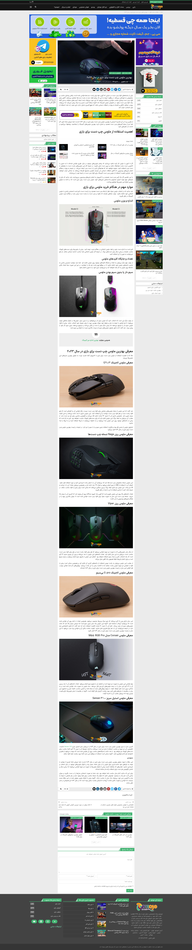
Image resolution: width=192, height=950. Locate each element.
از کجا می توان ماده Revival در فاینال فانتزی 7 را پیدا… (38, 179)
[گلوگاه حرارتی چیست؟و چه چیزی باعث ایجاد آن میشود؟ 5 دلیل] (63, 155)
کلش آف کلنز (89, 916)
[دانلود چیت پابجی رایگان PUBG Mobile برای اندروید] (149, 209)
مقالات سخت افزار (126, 73)
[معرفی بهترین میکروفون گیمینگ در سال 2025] (102, 155)
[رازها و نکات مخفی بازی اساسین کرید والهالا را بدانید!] (52, 165)
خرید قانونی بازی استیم (154, 287)
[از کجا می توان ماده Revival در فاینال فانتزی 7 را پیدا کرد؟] (52, 180)
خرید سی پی (136, 2)
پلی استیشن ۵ (88, 920)
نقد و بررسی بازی (157, 113)
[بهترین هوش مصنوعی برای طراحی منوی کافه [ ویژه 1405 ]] (142, 133)
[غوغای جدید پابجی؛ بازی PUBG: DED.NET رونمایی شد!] (35, 93)
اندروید (160, 117)
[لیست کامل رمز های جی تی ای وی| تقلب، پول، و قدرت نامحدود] (52, 157)
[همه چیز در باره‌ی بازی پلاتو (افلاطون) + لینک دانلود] (149, 234)
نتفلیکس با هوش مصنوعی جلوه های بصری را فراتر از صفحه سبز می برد (117, 806)
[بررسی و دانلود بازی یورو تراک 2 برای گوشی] (149, 185)
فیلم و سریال (66, 7)
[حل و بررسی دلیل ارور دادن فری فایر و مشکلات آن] (149, 259)
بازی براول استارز (88, 936)
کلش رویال (89, 912)
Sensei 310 (68, 746)
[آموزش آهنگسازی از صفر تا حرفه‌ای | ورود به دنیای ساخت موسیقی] (142, 151)
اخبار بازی (53, 90)
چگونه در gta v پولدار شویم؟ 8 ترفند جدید (38, 171)
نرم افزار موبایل (102, 7)
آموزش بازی (158, 105)
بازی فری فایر (89, 924)
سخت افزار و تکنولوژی (116, 7)
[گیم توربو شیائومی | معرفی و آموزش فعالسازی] (63, 147)
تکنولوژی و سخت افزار (115, 73)
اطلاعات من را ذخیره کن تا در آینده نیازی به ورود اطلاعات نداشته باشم (113, 886)
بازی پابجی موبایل (87, 932)
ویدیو (93, 7)
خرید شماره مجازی (49, 139)
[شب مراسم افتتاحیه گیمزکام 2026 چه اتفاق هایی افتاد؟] (50, 93)
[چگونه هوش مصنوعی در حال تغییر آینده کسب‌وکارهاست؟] (156, 151)
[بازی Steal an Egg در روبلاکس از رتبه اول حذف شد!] (50, 111)
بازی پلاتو (90, 904)
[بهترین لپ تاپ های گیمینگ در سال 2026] (102, 147)
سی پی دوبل (144, 2)
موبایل (75, 7)
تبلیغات (160, 130)
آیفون (160, 121)
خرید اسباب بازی (156, 293)
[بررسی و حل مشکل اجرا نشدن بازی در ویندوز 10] (52, 149)
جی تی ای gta (88, 928)
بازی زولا (90, 908)
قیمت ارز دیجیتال (126, 2)
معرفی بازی (158, 109)
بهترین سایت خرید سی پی (153, 290)
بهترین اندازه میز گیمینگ (90, 340)
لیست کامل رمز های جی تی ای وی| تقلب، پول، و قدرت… (38, 156)
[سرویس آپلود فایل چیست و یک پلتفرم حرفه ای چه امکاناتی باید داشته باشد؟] (156, 133)
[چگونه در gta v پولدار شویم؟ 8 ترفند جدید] (52, 172)
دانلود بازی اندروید (157, 177)
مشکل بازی (159, 252)
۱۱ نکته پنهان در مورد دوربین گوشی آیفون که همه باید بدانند (75, 806)
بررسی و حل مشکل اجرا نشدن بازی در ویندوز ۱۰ (39, 148)
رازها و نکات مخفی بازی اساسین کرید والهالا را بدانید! (38, 164)
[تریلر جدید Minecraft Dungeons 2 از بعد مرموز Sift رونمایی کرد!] (35, 111)
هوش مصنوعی (84, 7)
